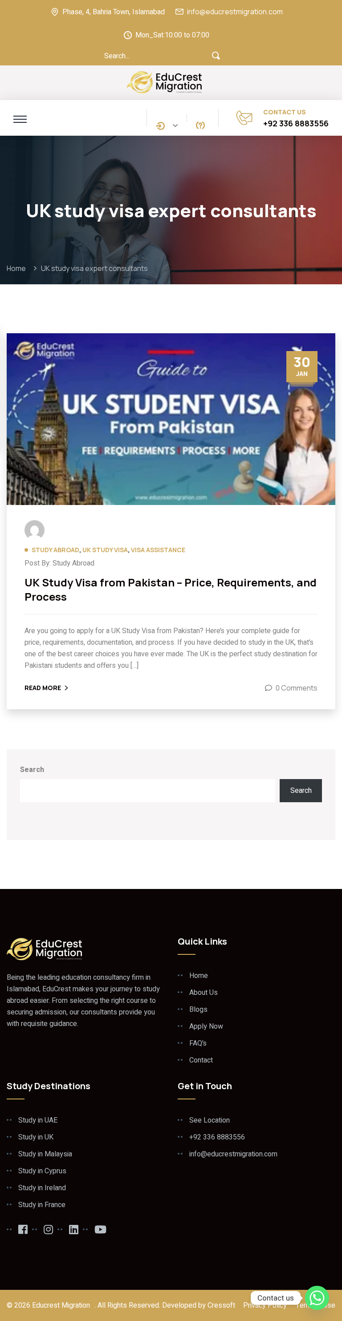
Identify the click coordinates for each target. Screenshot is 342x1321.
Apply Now (206, 1026)
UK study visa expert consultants (94, 268)
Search (32, 769)
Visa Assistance (158, 549)
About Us (203, 992)
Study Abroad (55, 549)
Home (17, 268)
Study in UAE (37, 1120)
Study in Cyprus (42, 1171)
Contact (201, 1060)
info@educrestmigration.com (235, 11)
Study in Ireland (42, 1188)
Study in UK (35, 1137)
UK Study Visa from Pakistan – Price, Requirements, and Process (170, 589)
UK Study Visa (105, 549)
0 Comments (297, 688)
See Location (209, 1120)
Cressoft (221, 1305)
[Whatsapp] (317, 1298)
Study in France (41, 1205)
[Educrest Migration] (164, 81)
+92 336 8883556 (296, 123)
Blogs (198, 1009)
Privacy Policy (265, 1305)
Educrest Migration (61, 1305)
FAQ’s (198, 1043)
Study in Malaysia (45, 1154)
